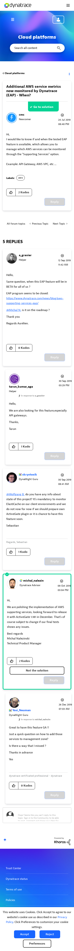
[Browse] (14, 19)
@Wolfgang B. (15, 494)
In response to (33, 395)
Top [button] (5, 840)
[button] (24, 934)
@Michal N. (13, 310)
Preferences (37, 943)
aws (20, 177)
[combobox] (37, 48)
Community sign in (58, 20)
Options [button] (69, 73)
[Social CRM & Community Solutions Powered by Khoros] (62, 841)
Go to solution (43, 107)
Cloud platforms (15, 73)
